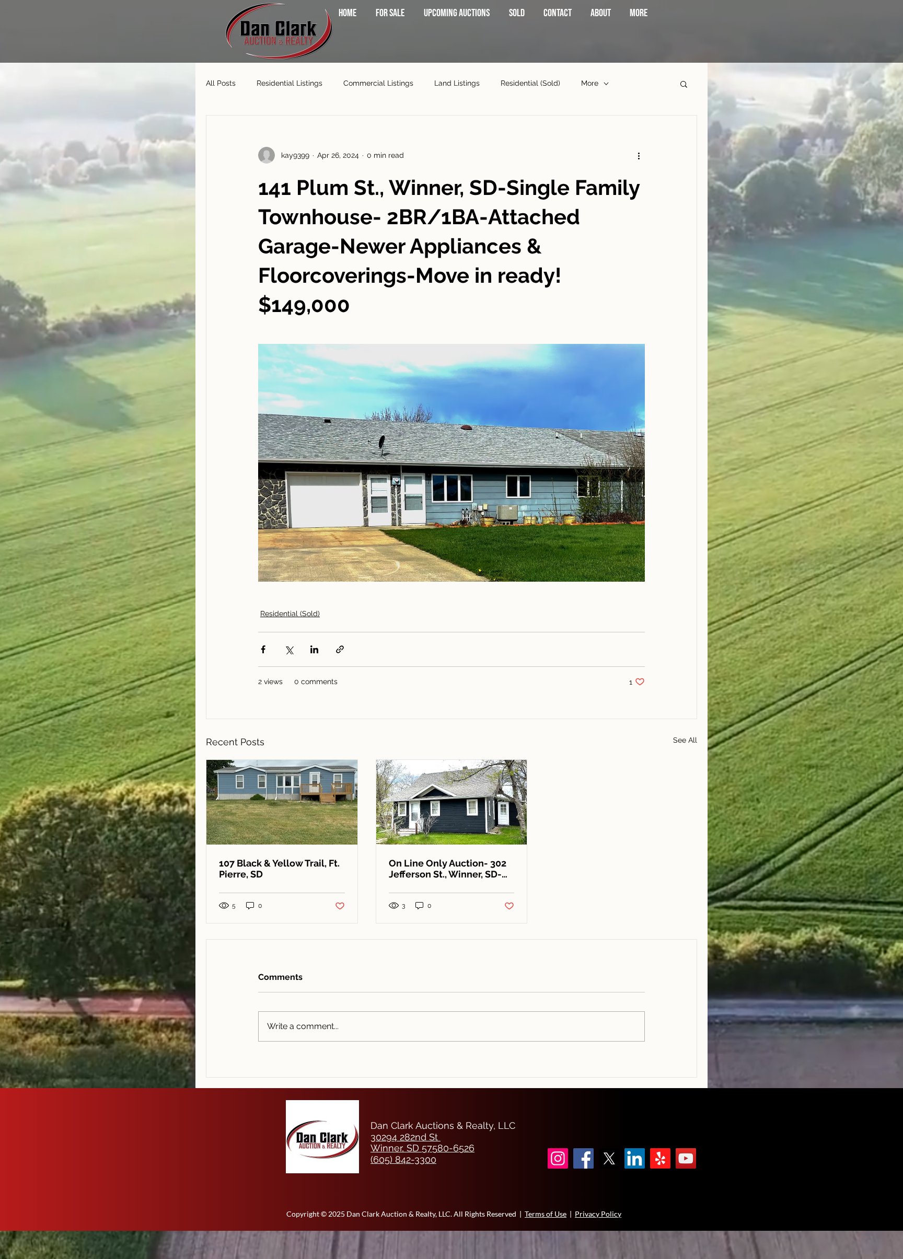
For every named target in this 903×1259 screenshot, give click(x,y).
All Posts (221, 83)
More (589, 83)
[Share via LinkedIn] (314, 649)
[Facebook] (583, 1158)
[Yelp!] (660, 1158)
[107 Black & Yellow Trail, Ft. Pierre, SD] (281, 802)
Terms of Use (545, 1213)
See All (685, 740)
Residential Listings (289, 83)
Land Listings (457, 83)
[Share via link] (340, 649)
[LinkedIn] (634, 1158)
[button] (684, 83)
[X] (609, 1158)
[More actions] (638, 155)
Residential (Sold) (530, 83)
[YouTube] (686, 1158)
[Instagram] (558, 1158)
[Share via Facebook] (263, 649)
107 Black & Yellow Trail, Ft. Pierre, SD (279, 869)
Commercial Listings (378, 83)
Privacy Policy (598, 1213)
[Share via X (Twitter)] (289, 649)
